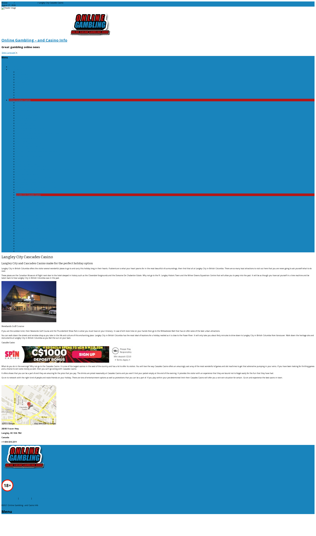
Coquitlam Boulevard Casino (28, 146)
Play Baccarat (21, 72)
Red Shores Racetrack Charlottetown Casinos (35, 197)
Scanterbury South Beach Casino (30, 210)
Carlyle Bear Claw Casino (26, 125)
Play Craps (20, 82)
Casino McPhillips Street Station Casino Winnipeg (37, 133)
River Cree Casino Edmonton (28, 207)
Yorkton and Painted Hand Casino (30, 251)
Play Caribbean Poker (25, 77)
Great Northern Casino (26, 171)
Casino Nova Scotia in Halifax (28, 136)
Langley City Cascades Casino (28, 194)
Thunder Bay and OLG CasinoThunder (32, 225)
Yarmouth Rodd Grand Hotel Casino (31, 246)
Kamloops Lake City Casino (27, 184)
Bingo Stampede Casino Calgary (29, 107)
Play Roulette (21, 97)
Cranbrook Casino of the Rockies (30, 148)
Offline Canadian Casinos (26, 2)
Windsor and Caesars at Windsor (29, 241)
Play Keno (20, 87)
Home (10, 2)
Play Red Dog (21, 95)
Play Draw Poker (23, 84)
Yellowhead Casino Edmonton (28, 248)
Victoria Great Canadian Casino (29, 235)
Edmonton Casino (23, 161)
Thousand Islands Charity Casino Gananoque (35, 223)
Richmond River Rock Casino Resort (31, 205)
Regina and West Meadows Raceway (31, 202)
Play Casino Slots (23, 79)
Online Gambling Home (19, 66)
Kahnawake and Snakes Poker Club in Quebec (36, 182)
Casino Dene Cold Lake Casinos (29, 130)
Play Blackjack (22, 74)
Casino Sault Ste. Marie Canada (29, 143)
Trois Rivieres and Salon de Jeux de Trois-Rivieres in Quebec (41, 230)
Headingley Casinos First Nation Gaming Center (36, 177)
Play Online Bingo (24, 92)
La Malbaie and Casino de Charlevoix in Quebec (36, 187)
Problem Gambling (9, 498)
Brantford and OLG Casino (27, 113)
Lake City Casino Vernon (26, 192)
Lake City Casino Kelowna (27, 189)
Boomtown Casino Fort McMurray (30, 110)
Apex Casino (21, 102)
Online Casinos (15, 69)
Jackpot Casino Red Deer (26, 179)
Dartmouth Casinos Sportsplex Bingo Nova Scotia (37, 151)
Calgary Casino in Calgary (27, 120)
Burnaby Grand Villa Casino (28, 118)
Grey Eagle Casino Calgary (27, 174)
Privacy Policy (25, 498)
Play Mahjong (22, 90)
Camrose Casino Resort (25, 123)
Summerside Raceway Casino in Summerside (35, 215)
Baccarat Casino (22, 105)
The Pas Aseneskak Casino (27, 220)
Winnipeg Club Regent (26, 243)
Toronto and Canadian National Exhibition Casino (37, 228)
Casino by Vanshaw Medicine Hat (30, 128)
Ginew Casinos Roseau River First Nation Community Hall (41, 166)
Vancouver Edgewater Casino (28, 233)
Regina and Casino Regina (27, 200)
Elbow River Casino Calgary (27, 164)
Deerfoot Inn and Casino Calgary (30, 156)
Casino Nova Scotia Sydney (27, 138)
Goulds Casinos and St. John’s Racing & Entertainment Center (42, 169)
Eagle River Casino (24, 159)
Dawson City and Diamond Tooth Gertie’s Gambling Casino (41, 154)
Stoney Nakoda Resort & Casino (29, 212)
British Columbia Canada (26, 115)
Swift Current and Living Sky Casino (31, 218)
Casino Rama (21, 141)
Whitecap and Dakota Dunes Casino (31, 238)
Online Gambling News (43, 498)
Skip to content (8, 62)
